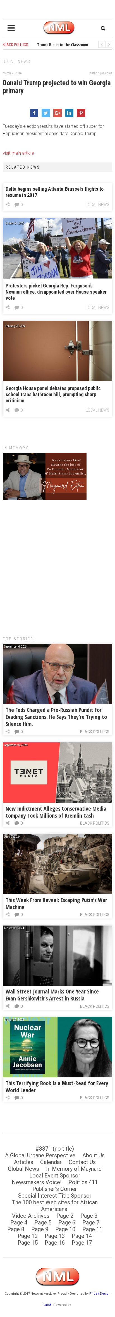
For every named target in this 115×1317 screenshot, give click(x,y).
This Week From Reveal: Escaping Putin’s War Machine (56, 903)
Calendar (51, 1162)
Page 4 (18, 1222)
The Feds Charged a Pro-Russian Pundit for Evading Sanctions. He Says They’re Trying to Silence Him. (56, 717)
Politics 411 (83, 1182)
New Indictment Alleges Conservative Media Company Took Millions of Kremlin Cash (56, 812)
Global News (23, 1168)
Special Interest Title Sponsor (55, 1195)
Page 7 (90, 1222)
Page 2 (64, 1215)
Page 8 (15, 1229)
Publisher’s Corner (54, 1189)
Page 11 (92, 1229)
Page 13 (55, 1236)
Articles (23, 1162)
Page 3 (88, 1215)
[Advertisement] (57, 565)
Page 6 (66, 1222)
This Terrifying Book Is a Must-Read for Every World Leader (57, 1086)
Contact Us (82, 1162)
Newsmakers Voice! (36, 1182)
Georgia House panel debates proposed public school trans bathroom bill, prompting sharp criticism (53, 394)
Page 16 (55, 1242)
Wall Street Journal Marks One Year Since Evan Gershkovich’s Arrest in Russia (52, 995)
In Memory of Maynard (74, 1168)
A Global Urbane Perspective (40, 1155)
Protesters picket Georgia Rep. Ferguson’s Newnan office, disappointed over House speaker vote (56, 292)
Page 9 (39, 1229)
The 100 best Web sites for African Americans (55, 1205)
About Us (93, 1155)
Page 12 (28, 1236)
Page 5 (42, 1222)
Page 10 (65, 1229)
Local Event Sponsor (54, 1175)
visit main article (18, 153)
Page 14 (82, 1236)
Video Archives (30, 1215)
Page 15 (28, 1242)
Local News (16, 61)
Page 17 (82, 1242)
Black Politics (94, 732)
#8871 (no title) (54, 1148)
